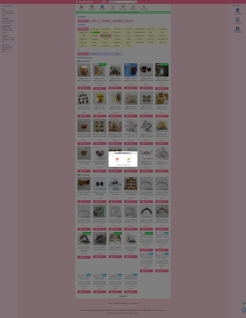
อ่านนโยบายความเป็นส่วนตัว (123, 164)
